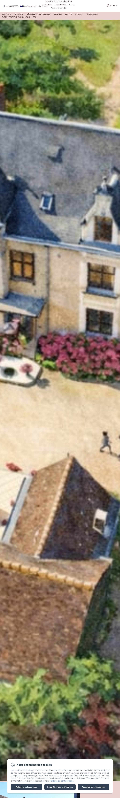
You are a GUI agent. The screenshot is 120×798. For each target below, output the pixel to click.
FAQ (34, 17)
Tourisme (57, 14)
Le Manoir (19, 14)
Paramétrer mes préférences (60, 787)
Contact (79, 14)
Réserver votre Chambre (38, 14)
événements (92, 14)
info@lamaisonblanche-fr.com (35, 6)
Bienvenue (6, 14)
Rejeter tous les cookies (26, 787)
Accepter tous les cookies (93, 787)
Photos (68, 14)
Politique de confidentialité (61, 781)
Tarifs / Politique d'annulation (16, 17)
